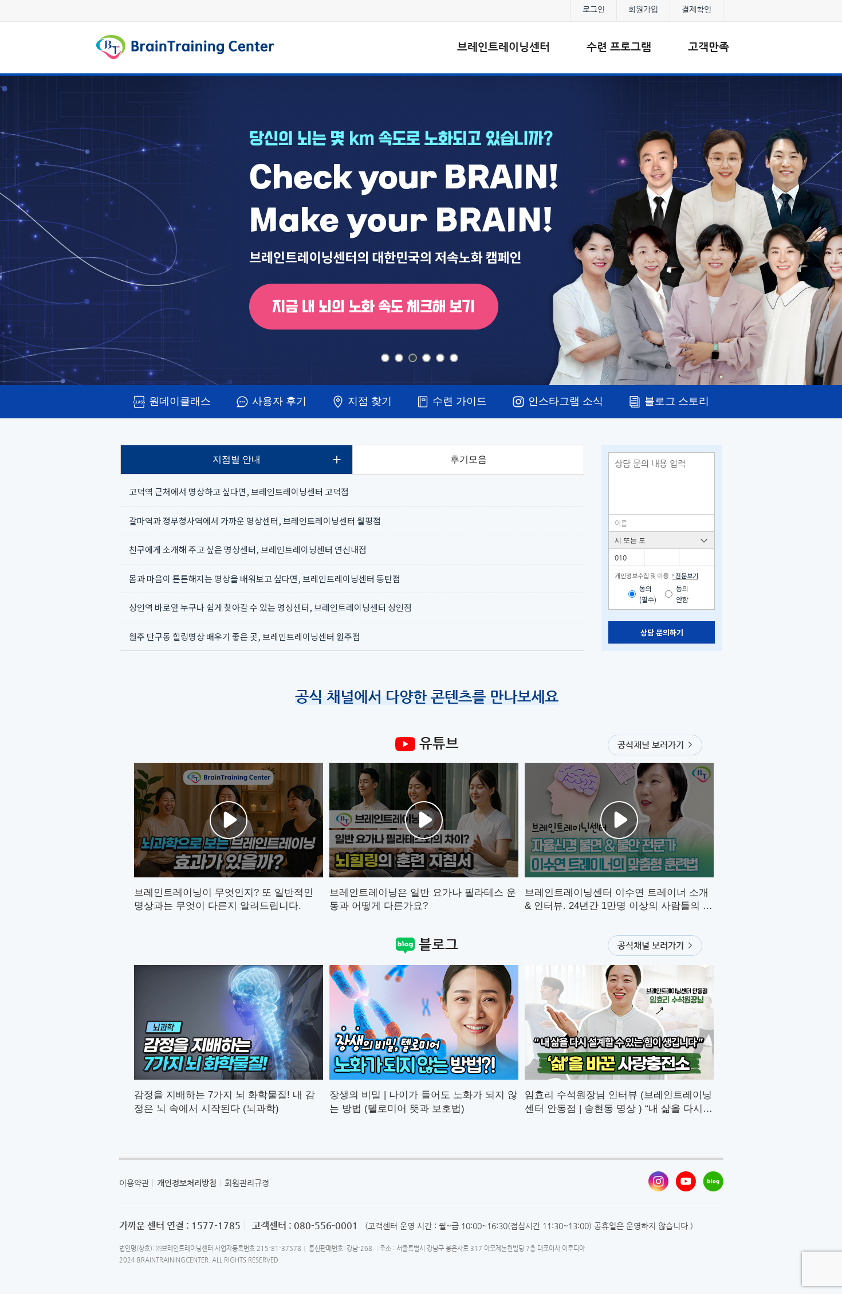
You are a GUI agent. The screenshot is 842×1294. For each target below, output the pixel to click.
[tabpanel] (421, 230)
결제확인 (696, 9)
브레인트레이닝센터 (503, 47)
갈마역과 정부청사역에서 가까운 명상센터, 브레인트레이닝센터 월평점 (255, 521)
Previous (29, 230)
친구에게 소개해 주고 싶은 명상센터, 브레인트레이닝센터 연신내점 (248, 549)
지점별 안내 (237, 459)
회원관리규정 (247, 1182)
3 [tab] (412, 358)
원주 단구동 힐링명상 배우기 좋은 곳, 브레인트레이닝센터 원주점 (244, 636)
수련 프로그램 (619, 47)
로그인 (594, 9)
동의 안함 (682, 594)
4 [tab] (426, 358)
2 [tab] (399, 358)
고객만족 (708, 47)
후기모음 (468, 459)
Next (813, 230)
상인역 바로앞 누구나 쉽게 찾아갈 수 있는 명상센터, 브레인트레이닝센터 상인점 (270, 607)
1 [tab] (385, 358)
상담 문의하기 (661, 632)
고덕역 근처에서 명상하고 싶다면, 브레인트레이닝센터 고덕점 (239, 491)
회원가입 (643, 9)
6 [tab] (454, 358)
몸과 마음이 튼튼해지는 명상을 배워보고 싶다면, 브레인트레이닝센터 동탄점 (264, 579)
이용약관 (134, 1182)
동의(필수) (647, 594)
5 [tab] (440, 358)
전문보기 (686, 575)
